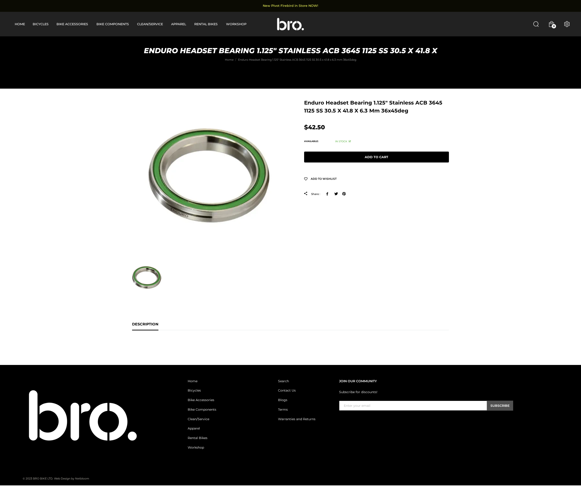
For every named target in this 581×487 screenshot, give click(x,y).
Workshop (196, 447)
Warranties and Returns (296, 419)
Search (283, 381)
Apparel (194, 428)
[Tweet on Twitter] (336, 194)
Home (192, 381)
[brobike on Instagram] (352, 420)
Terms (283, 409)
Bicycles (194, 390)
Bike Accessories (201, 400)
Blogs (282, 400)
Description (145, 324)
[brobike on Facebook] (342, 420)
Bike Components (202, 409)
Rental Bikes (197, 438)
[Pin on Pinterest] (344, 194)
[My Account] (567, 24)
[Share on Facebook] (328, 194)
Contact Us (287, 390)
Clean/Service (198, 419)
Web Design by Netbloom (71, 478)
